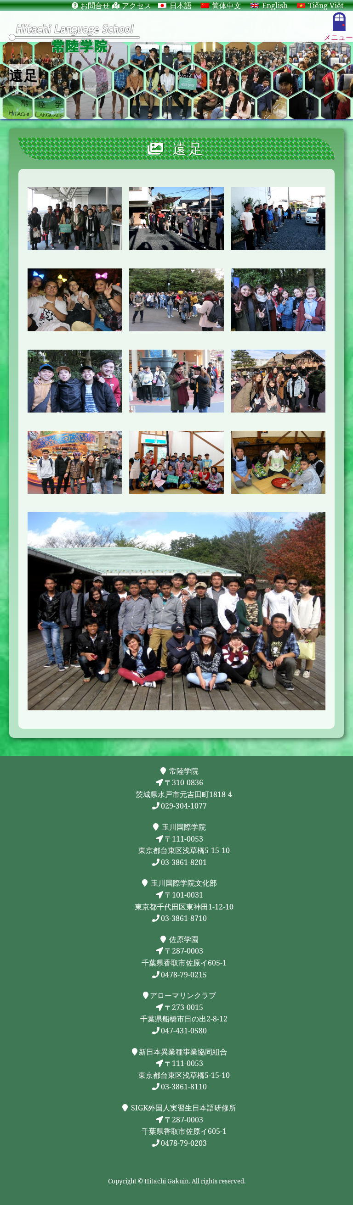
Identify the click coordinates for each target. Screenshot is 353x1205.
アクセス (136, 5)
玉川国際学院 (183, 827)
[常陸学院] (176, 38)
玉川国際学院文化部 (183, 883)
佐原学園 (183, 939)
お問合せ (95, 5)
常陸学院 (183, 771)
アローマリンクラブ (183, 995)
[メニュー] (339, 21)
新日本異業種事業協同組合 (183, 1052)
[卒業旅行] (75, 218)
